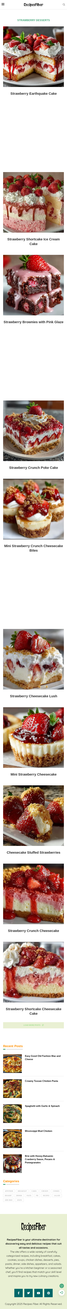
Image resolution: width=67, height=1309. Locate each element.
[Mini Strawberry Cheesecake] (33, 737)
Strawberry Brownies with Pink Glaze (33, 322)
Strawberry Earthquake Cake (33, 94)
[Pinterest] (48, 1293)
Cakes (34, 1191)
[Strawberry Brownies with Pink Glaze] (33, 285)
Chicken (44, 1191)
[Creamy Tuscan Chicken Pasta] (12, 1088)
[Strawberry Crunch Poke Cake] (33, 431)
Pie (37, 1195)
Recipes (46, 1195)
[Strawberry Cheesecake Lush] (33, 659)
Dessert (8, 1195)
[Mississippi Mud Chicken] (12, 1138)
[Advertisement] (33, 136)
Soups (19, 1200)
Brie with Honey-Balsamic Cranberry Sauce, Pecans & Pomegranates (40, 1159)
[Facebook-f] (18, 1293)
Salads (57, 1195)
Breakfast (22, 1191)
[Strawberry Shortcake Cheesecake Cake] (33, 972)
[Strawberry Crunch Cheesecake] (33, 894)
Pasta (29, 1195)
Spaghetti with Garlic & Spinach (42, 1106)
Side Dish (8, 1200)
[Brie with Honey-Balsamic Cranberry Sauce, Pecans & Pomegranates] (12, 1163)
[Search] (63, 4)
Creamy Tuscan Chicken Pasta (41, 1081)
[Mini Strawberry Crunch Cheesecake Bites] (33, 509)
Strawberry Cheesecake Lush (33, 696)
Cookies (56, 1191)
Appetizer (9, 1191)
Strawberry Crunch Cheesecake (33, 931)
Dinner (19, 1195)
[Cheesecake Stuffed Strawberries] (33, 815)
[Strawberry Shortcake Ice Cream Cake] (33, 202)
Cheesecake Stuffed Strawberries (33, 852)
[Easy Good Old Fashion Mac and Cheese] (12, 1063)
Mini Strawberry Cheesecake (34, 774)
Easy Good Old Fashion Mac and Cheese (43, 1058)
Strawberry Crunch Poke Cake (33, 468)
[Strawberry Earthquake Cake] (33, 56)
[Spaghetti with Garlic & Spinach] (12, 1113)
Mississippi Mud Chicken (38, 1131)
